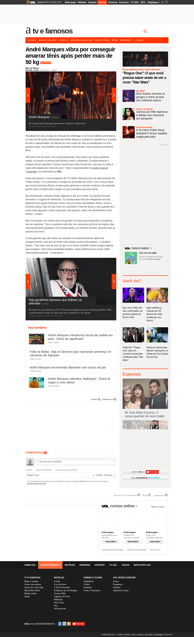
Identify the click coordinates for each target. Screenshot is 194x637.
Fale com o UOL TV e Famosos (125, 495)
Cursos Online (140, 248)
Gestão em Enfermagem (137, 550)
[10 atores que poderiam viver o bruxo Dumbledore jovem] (154, 428)
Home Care (155, 550)
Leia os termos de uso (36, 483)
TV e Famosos (53, 31)
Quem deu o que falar (81, 40)
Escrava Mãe (60, 593)
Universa (112, 2)
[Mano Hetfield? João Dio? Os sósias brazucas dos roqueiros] (163, 428)
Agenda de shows (121, 590)
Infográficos (89, 581)
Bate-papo (70, 2)
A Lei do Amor (60, 584)
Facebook (60, 624)
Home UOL (30, 565)
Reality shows (102, 40)
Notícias (82, 2)
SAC (60, 2)
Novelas (63, 40)
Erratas (145, 495)
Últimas (31, 40)
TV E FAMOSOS (32, 577)
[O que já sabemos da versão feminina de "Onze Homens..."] (136, 428)
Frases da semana (32, 584)
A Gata (57, 581)
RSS (69, 624)
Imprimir (94, 399)
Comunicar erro (107, 399)
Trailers (87, 584)
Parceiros (125, 40)
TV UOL (135, 2)
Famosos (124, 2)
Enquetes (88, 587)
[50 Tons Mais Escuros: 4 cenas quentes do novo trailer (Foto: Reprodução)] (145, 428)
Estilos (116, 581)
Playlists (117, 587)
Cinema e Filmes (93, 577)
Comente (46, 63)
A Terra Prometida (62, 587)
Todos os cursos (157, 507)
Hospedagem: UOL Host (163, 634)
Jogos (125, 565)
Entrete (102, 2)
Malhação (58, 599)
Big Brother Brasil (32, 590)
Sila (55, 605)
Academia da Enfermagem (113, 550)
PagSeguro (153, 2)
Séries (115, 40)
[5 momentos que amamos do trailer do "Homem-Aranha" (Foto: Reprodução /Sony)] (127, 428)
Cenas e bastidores (92, 590)
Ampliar (106, 75)
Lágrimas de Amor (62, 596)
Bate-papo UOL (142, 565)
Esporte (92, 2)
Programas (118, 584)
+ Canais (138, 40)
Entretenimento (50, 565)
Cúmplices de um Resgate (65, 590)
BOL (143, 2)
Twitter (64, 624)
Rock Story (59, 602)
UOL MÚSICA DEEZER (124, 577)
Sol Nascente (60, 608)
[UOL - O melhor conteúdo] (30, 3)
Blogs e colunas (47, 40)
